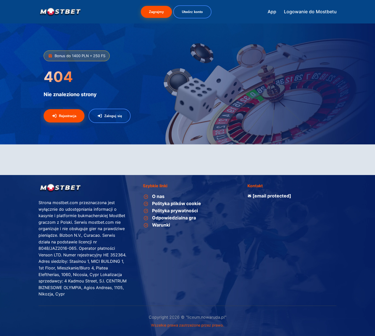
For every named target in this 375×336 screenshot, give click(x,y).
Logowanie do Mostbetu (310, 11)
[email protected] (272, 195)
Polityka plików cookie (176, 203)
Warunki (161, 225)
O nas (158, 196)
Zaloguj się (113, 116)
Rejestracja (67, 116)
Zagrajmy (156, 12)
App (272, 11)
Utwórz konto (192, 12)
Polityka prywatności (175, 210)
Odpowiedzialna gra (174, 217)
